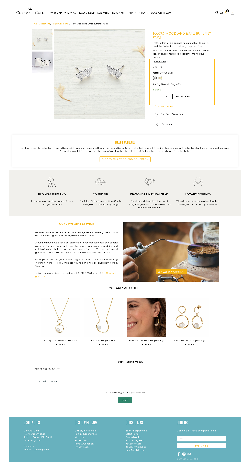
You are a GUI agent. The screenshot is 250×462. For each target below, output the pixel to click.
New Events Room (135, 450)
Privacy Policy (82, 447)
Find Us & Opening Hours (36, 449)
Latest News (132, 433)
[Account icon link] (221, 12)
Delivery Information (85, 430)
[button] (146, 13)
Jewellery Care (133, 443)
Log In (125, 400)
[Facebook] (178, 454)
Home (34, 23)
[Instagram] (184, 454)
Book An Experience (136, 430)
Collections (44, 23)
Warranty (79, 437)
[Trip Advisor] (189, 454)
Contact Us (29, 446)
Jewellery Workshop (136, 447)
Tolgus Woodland (60, 23)
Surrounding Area (135, 440)
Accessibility (81, 440)
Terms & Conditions (84, 443)
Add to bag (182, 96)
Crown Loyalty (133, 437)
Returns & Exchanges (86, 433)
